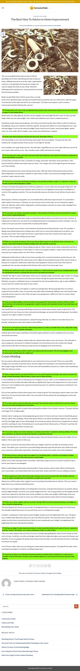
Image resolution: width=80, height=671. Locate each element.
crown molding (56, 573)
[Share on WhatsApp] (30, 565)
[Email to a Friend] (42, 565)
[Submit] (76, 606)
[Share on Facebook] (34, 565)
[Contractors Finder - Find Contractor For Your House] (40, 8)
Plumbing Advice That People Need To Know (18, 639)
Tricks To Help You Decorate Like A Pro (19, 594)
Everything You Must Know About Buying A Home (20, 651)
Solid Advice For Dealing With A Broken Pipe (58, 594)
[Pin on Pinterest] (45, 565)
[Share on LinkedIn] (49, 565)
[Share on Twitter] (38, 565)
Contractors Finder (40, 16)
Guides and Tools (8, 623)
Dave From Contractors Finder (50, 25)
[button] (3, 7)
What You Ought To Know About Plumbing (17, 655)
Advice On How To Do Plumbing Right (15, 647)
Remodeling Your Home (10, 627)
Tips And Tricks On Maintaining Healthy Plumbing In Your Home (25, 643)
